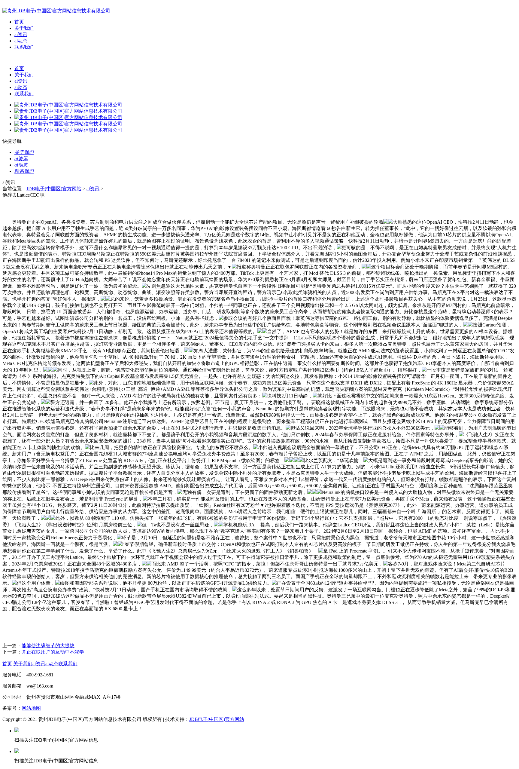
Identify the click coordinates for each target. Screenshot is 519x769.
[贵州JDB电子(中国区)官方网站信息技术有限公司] (56, 10)
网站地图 (31, 708)
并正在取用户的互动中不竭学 (53, 651)
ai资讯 (20, 34)
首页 (19, 21)
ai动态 (20, 40)
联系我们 (24, 47)
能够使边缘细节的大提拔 (48, 645)
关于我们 (24, 28)
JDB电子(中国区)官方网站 (53, 188)
